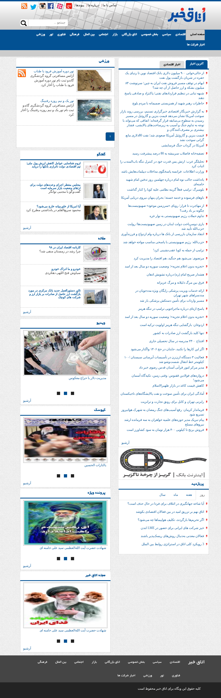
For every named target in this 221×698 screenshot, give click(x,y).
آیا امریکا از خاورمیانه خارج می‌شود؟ (59, 206)
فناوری (61, 34)
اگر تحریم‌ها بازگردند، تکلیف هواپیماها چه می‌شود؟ (171, 520)
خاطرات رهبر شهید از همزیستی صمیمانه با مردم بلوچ (168, 103)
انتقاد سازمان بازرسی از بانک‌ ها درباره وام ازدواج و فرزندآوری (162, 234)
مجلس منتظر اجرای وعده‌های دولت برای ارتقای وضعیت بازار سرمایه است (55, 186)
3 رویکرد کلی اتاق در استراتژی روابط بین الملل (172, 544)
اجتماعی (103, 34)
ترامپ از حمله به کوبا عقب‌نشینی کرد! (178, 250)
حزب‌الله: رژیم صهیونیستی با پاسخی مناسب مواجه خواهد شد (163, 242)
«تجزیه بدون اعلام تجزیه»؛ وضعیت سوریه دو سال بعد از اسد (164, 266)
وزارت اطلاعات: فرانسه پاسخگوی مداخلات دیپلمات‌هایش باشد (162, 171)
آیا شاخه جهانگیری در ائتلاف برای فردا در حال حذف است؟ (165, 504)
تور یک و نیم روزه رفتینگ (57, 101)
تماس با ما (110, 5)
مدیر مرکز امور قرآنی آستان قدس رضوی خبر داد (171, 367)
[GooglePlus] (69, 6)
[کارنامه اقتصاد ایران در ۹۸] (95, 253)
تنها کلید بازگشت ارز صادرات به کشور (178, 333)
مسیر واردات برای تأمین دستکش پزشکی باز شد (172, 300)
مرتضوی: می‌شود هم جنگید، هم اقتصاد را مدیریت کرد (169, 258)
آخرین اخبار (196, 64)
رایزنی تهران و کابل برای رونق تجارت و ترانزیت (172, 402)
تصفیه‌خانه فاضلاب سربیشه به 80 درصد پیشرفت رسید (168, 153)
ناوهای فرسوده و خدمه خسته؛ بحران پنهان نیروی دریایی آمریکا (162, 198)
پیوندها (79, 5)
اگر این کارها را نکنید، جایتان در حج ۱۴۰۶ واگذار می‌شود (167, 349)
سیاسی (166, 34)
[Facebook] (51, 6)
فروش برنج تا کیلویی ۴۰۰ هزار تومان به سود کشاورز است (165, 430)
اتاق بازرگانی (129, 34)
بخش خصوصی (149, 34)
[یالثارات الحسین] (65, 440)
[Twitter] (33, 7)
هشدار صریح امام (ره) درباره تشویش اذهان (175, 274)
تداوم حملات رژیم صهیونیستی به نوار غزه (177, 216)
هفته (189, 495)
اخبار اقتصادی (172, 64)
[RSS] (24, 6)
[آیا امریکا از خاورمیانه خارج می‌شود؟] (95, 212)
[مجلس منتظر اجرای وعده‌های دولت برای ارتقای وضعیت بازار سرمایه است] (95, 191)
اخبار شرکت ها (196, 44)
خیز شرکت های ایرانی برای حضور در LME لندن (172, 528)
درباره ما (93, 5)
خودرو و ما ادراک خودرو (66, 268)
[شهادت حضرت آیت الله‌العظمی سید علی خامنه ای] (65, 523)
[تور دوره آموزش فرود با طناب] (94, 80)
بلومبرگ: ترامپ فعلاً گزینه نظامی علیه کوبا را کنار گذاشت (165, 189)
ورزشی (40, 34)
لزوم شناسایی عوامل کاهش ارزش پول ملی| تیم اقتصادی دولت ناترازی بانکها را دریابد (54, 164)
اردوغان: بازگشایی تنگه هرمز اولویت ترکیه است (172, 325)
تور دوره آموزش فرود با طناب (54, 71)
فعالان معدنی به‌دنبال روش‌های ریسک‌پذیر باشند (172, 536)
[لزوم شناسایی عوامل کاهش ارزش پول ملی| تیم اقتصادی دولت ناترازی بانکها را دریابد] (95, 169)
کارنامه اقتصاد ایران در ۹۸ (65, 247)
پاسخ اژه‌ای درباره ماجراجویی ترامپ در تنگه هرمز (171, 309)
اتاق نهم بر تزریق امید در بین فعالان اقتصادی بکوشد (170, 512)
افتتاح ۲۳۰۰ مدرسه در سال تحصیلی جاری (176, 341)
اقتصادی (180, 34)
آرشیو (125, 443)
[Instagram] (43, 6)
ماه (176, 495)
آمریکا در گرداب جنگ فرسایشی (182, 145)
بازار (115, 34)
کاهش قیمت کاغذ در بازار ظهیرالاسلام (178, 385)
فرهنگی (74, 34)
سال (162, 495)
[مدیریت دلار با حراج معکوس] (65, 353)
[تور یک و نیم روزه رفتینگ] (94, 110)
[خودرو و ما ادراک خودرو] (95, 275)
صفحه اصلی (197, 34)
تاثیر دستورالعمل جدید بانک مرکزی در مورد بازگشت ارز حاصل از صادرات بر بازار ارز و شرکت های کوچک (54, 293)
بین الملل (89, 34)
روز (202, 495)
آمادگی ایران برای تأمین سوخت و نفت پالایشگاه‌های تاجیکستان (162, 394)
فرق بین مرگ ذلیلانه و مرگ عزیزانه (180, 282)
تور (51, 34)
